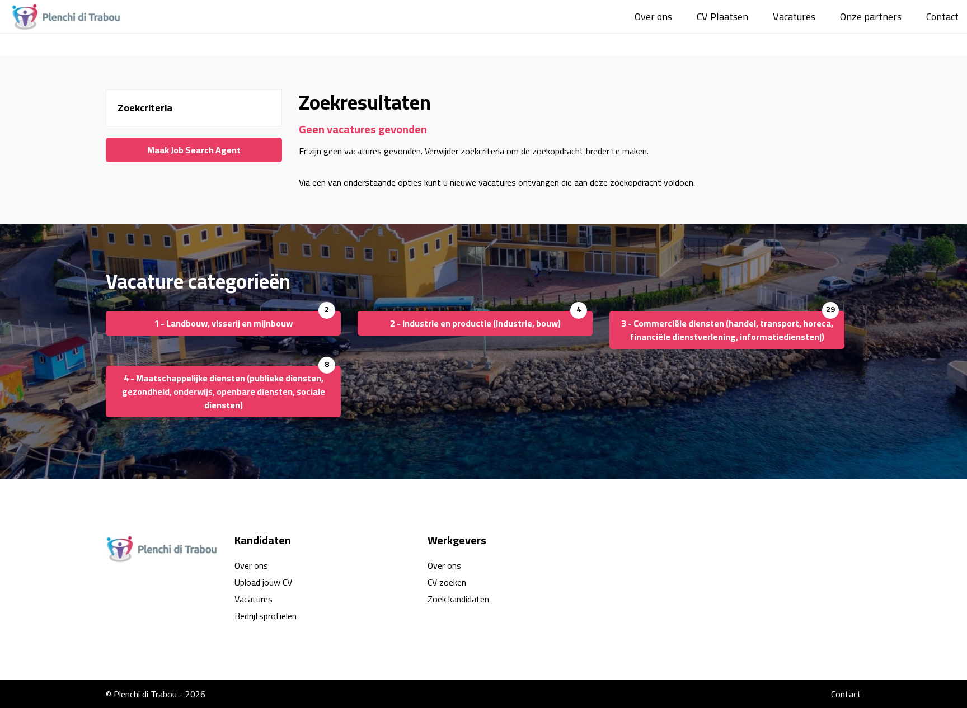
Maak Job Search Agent (194, 149)
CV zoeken (447, 582)
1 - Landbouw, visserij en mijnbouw (223, 323)
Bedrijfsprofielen (265, 615)
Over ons (653, 16)
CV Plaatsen (722, 16)
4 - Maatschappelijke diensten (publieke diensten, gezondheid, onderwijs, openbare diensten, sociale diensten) (223, 391)
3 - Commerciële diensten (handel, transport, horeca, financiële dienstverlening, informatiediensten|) (727, 330)
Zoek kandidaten (458, 599)
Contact (942, 16)
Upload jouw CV (263, 582)
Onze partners (871, 16)
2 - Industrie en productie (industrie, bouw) (475, 323)
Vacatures (794, 16)
